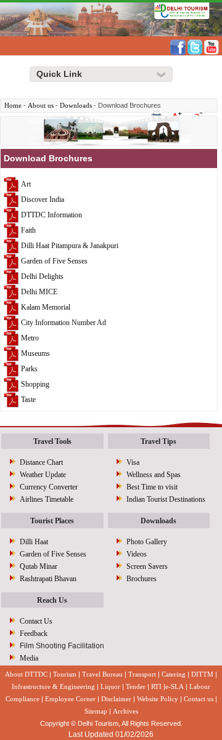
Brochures (141, 578)
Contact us (198, 698)
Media (29, 658)
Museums (35, 352)
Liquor (110, 686)
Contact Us (36, 621)
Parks (29, 368)
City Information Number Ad (63, 322)
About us (41, 105)
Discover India (42, 199)
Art (26, 183)
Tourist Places (52, 521)
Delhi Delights (42, 275)
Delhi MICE (39, 291)
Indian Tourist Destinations (165, 499)
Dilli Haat (34, 541)
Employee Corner (70, 698)
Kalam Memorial (45, 306)
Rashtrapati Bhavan (48, 578)
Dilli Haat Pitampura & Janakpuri (69, 245)
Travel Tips (158, 441)
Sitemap (95, 711)
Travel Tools (52, 441)
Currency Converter (49, 487)
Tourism (64, 674)
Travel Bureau (102, 674)
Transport (142, 674)
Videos (136, 554)
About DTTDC (26, 674)
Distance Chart (41, 462)
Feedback (33, 633)
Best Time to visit (152, 487)
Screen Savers (147, 566)
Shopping (35, 383)
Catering (174, 674)
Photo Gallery (146, 541)
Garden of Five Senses (54, 260)
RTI (156, 686)
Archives (125, 711)
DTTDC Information (51, 214)
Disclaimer (116, 698)
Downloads (76, 105)
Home (13, 105)
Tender (136, 686)
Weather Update (43, 474)
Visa (132, 462)
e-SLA (174, 686)
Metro (29, 337)
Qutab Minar (38, 566)
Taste (28, 399)
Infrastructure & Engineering (53, 686)
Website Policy (157, 698)
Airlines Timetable (46, 499)
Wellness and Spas (153, 474)
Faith (28, 229)
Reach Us (52, 600)
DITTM (202, 674)
